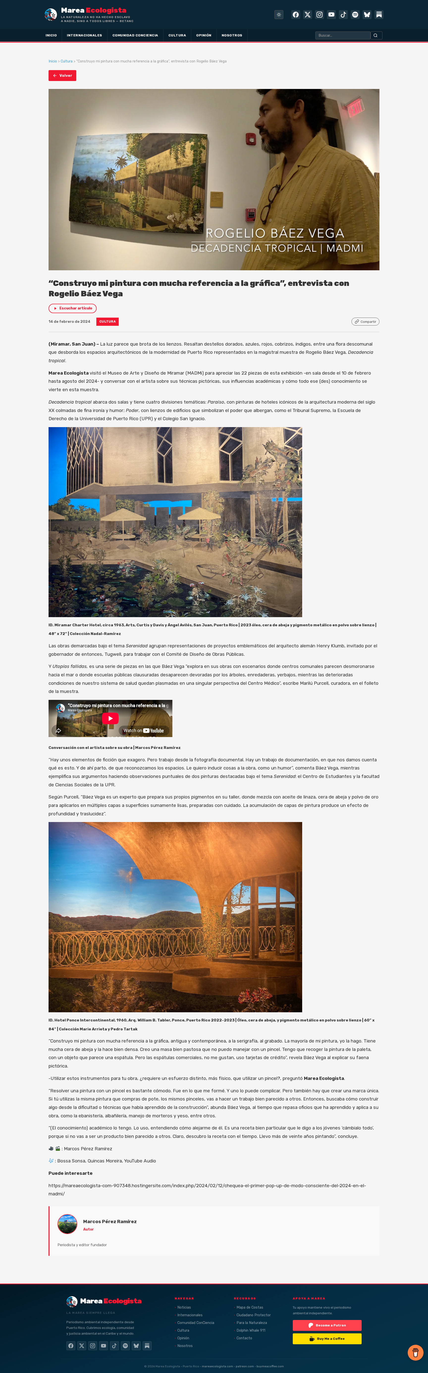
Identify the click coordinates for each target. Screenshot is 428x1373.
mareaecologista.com (217, 1366)
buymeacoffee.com (270, 1366)
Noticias (184, 1307)
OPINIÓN (204, 35)
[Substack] (378, 14)
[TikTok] (343, 14)
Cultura (67, 61)
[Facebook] (295, 14)
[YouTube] (331, 14)
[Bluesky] (367, 14)
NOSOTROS (232, 35)
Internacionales (190, 1315)
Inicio (53, 61)
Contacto (244, 1338)
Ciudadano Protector (254, 1315)
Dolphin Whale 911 (251, 1330)
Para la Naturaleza (252, 1323)
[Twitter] (307, 14)
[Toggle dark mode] (278, 14)
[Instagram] (319, 14)
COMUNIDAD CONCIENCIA (135, 35)
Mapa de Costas (250, 1307)
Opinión (183, 1338)
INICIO (51, 35)
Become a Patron (331, 1325)
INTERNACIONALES (84, 35)
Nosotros (185, 1346)
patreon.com (245, 1366)
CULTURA (177, 35)
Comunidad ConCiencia (195, 1323)
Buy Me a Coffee (331, 1339)
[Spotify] (355, 14)
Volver (65, 75)
